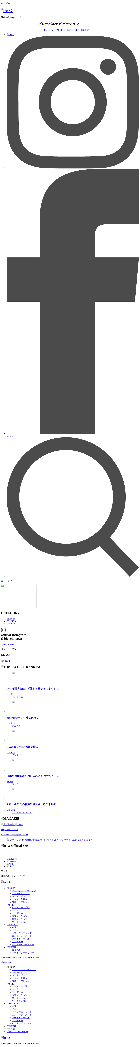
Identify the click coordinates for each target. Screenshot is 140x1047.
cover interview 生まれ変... (23, 717)
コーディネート (19, 913)
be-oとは (16, 950)
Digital (9, 829)
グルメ (15, 930)
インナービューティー (23, 944)
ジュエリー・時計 (21, 907)
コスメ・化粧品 (19, 899)
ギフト (15, 927)
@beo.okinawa (7, 644)
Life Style (11, 694)
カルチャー (17, 726)
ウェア (15, 784)
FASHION (60, 30)
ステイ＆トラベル (21, 939)
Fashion (10, 781)
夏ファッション (19, 919)
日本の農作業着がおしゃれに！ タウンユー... (33, 776)
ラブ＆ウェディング (22, 933)
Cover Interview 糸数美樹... (22, 746)
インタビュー (18, 697)
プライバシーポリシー (23, 953)
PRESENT (86, 30)
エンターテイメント (22, 812)
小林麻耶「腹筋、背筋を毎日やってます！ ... (33, 688)
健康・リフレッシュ (22, 902)
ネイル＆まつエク (21, 893)
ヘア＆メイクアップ (22, 896)
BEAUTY (48, 30)
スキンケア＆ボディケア (24, 890)
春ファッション (19, 916)
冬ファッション (19, 922)
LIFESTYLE (73, 30)
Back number (14, 834)
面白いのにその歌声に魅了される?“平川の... (32, 804)
